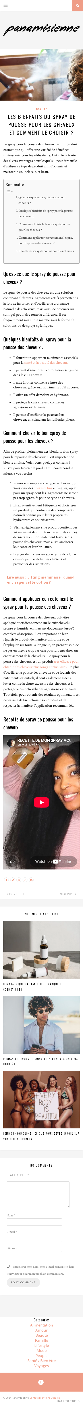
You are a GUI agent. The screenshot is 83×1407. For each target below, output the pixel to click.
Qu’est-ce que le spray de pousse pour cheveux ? (42, 200)
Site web (12, 1248)
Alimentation (41, 1325)
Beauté (41, 109)
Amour (41, 1330)
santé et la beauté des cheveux (46, 362)
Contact (34, 1397)
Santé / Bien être (41, 1360)
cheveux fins (43, 488)
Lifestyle (41, 1345)
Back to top (67, 1401)
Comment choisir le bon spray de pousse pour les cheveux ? (44, 227)
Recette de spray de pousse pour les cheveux (46, 251)
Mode (42, 1350)
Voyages (41, 1365)
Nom (11, 1216)
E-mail (12, 1232)
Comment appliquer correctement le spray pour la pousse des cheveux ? (46, 240)
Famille (41, 1340)
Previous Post (19, 894)
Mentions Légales (49, 1397)
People (42, 1355)
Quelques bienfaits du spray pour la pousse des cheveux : (46, 213)
